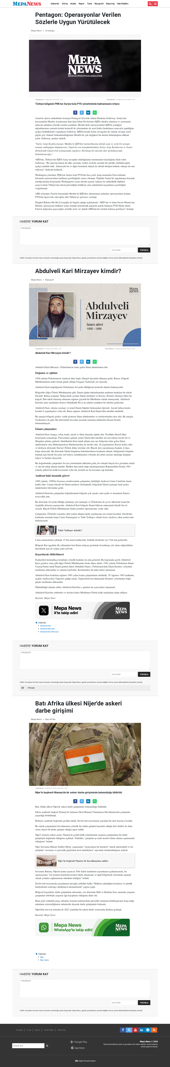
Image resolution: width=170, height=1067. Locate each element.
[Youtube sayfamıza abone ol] (135, 1030)
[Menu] (155, 3)
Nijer (42, 957)
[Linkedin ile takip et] (142, 1030)
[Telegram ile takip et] (148, 1030)
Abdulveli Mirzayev (47, 629)
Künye (28, 1030)
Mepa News (36, 31)
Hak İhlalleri (122, 3)
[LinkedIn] (88, 113)
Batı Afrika (50, 719)
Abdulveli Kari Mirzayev (49, 632)
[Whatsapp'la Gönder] (95, 113)
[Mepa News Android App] (78, 1042)
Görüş (65, 3)
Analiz (73, 3)
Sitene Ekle (61, 1030)
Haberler (55, 3)
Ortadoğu (49, 31)
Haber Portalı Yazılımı (87, 1061)
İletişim (37, 1030)
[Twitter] (82, 113)
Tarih (89, 3)
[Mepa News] (27, 3)
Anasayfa (19, 1030)
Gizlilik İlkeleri (49, 1030)
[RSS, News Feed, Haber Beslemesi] (154, 1030)
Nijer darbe (44, 960)
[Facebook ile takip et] (123, 1030)
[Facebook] (75, 113)
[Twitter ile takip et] (129, 1030)
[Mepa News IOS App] (78, 1047)
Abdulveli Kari (45, 626)
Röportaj (110, 3)
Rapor (82, 3)
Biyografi (99, 3)
